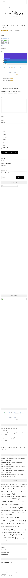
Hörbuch (7, 504)
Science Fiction (12, 523)
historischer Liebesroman (18, 501)
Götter (6, 499)
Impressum (3, 165)
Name (2, 116)
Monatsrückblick (5, 510)
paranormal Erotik (16, 514)
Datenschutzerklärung (6, 163)
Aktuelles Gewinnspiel (6, 168)
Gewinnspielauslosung (9, 496)
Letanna (11, 30)
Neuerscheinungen (9, 512)
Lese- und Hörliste (5, 172)
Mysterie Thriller (14, 510)
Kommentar (3, 96)
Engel (6, 489)
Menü (4, 1)
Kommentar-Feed (5, 552)
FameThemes (12, 575)
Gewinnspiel (8, 494)
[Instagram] (16, 69)
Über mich (3, 158)
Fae (11, 489)
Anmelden (3, 547)
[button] (7, 58)
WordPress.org (4, 554)
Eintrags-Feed (4, 549)
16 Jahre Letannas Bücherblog (8, 443)
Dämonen (17, 486)
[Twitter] (11, 69)
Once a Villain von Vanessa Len (9, 428)
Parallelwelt (6, 515)
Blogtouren (3, 160)
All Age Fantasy (6, 484)
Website (3, 127)
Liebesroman (7, 508)
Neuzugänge (4, 170)
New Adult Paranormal (19, 512)
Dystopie (8, 486)
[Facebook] (6, 69)
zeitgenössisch (20, 538)
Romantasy (20, 521)
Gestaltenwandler (15, 491)
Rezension (4, 30)
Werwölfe (20, 532)
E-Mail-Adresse (3, 121)
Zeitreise (4, 540)
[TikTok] (11, 74)
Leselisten (12, 80)
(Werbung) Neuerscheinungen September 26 (12, 433)
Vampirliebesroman (8, 532)
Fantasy (17, 489)
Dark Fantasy (16, 484)
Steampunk (10, 526)
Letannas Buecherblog (14, 13)
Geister (3, 491)
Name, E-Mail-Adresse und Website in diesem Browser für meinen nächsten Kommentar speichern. (5, 140)
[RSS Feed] (16, 74)
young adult (6, 535)
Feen (23, 489)
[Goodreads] (22, 69)
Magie (19, 507)
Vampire (20, 529)
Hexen (13, 499)
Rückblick (3, 523)
